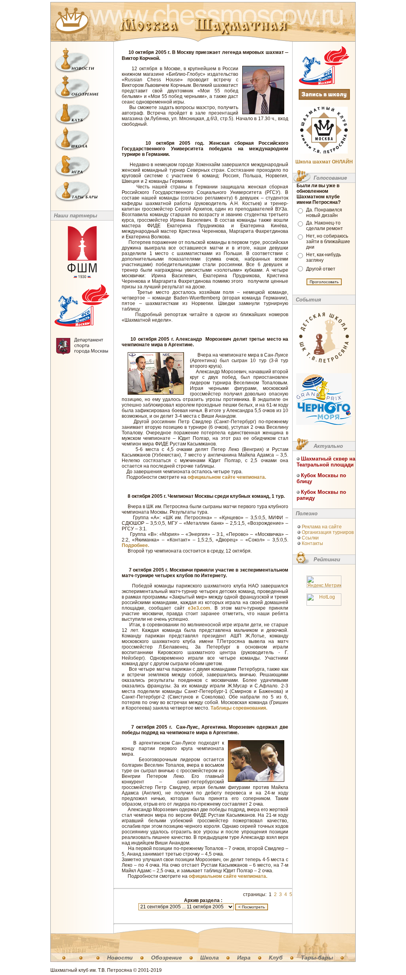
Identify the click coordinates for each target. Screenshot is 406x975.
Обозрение (166, 957)
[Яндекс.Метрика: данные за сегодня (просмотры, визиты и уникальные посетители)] (323, 582)
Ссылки (310, 538)
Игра (244, 957)
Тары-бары (317, 957)
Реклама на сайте (322, 527)
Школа (209, 957)
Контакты (312, 543)
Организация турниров (328, 532)
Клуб (276, 957)
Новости (120, 957)
